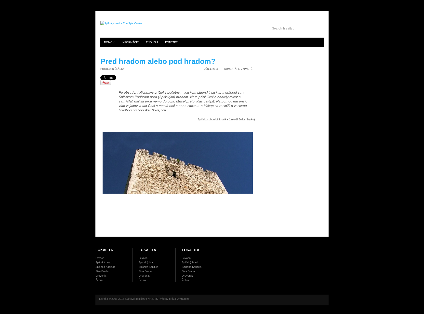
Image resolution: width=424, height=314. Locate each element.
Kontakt (171, 42)
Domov (109, 42)
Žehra (99, 280)
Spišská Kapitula (105, 266)
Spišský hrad (103, 262)
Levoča (99, 258)
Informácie (130, 42)
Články (120, 69)
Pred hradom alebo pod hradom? (157, 61)
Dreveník (100, 275)
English (152, 42)
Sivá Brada (101, 271)
